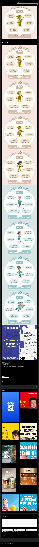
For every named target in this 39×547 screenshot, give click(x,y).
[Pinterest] (5, 42)
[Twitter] (4, 42)
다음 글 (37, 386)
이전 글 (2, 386)
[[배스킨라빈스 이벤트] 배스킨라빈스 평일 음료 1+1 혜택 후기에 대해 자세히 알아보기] (28, 450)
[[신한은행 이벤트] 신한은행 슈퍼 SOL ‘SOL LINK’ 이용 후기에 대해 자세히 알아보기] (10, 406)
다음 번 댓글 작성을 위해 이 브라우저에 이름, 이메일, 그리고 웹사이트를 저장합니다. (14, 531)
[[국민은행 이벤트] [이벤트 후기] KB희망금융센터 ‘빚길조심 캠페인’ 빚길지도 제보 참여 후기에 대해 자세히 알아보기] (28, 431)
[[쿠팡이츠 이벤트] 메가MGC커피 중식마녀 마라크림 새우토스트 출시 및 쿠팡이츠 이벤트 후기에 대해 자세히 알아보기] (10, 431)
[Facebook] (2, 42)
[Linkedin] (7, 42)
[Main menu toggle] (37, 4)
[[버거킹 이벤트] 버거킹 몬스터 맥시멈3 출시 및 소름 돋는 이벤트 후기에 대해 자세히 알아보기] (28, 476)
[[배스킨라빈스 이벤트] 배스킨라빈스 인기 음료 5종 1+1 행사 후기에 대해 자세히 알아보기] (28, 502)
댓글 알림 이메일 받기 (5, 532)
